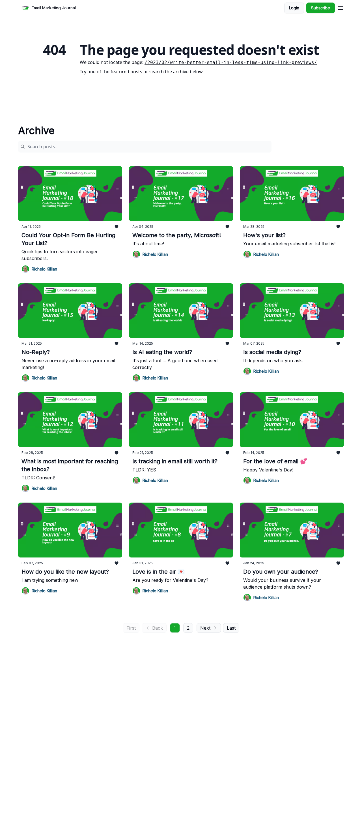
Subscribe (320, 7)
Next (205, 628)
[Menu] (340, 7)
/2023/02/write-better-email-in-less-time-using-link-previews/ (231, 62)
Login (294, 7)
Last (231, 628)
